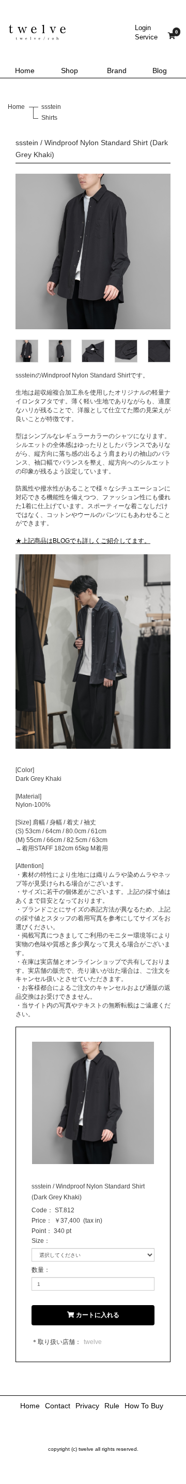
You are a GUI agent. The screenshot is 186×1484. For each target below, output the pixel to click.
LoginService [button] (146, 32)
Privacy (87, 1406)
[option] (93, 251)
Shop (69, 70)
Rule (111, 1406)
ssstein (51, 106)
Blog (159, 70)
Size (38, 1240)
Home (25, 70)
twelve (93, 1342)
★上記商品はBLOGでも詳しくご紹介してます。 (83, 540)
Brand (117, 70)
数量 (38, 1269)
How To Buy (144, 1406)
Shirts (49, 117)
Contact (57, 1406)
